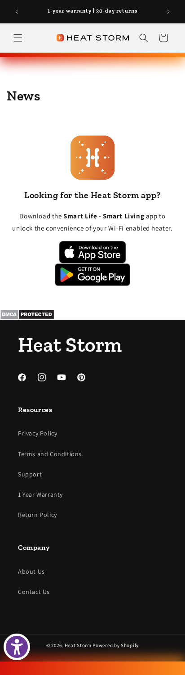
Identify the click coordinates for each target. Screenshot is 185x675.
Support (30, 474)
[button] (18, 38)
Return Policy (37, 515)
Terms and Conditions (50, 454)
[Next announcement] (168, 12)
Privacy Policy (37, 433)
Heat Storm (78, 645)
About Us (31, 571)
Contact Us (34, 592)
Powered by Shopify (115, 645)
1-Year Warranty (40, 494)
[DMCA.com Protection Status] (92, 314)
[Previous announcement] (16, 12)
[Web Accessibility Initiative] (17, 647)
